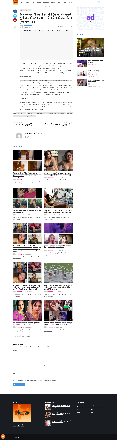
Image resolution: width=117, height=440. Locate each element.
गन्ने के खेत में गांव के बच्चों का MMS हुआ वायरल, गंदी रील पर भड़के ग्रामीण (27, 211)
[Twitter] (28, 137)
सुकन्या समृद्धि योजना (31, 116)
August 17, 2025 (59, 177)
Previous (17, 336)
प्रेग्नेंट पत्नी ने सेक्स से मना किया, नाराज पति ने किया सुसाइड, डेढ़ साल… (61, 422)
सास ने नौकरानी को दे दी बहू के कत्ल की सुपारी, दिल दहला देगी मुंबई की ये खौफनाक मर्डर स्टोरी (26, 324)
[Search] (102, 2)
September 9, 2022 (29, 27)
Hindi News (30, 113)
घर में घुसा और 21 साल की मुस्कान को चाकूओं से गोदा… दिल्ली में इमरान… (61, 414)
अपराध (15, 319)
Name (15, 366)
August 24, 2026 (59, 250)
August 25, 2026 (28, 291)
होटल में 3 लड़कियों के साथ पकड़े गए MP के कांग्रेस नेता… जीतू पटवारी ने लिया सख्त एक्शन (57, 247)
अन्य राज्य (46, 282)
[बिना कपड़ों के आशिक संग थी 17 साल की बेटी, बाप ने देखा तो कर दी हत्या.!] (82, 82)
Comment (16, 350)
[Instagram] (22, 425)
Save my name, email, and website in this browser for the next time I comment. (36, 380)
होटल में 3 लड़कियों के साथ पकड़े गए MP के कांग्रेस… (95, 61)
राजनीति (92, 406)
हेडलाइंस (78, 412)
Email (46, 366)
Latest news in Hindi (51, 113)
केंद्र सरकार (22, 116)
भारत (29, 10)
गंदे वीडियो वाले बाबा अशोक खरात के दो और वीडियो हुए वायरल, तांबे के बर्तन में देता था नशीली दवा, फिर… (58, 324)
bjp (18, 113)
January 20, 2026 (59, 214)
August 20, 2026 (28, 254)
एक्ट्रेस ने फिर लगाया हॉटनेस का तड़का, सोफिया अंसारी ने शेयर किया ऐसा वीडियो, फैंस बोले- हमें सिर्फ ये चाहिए (58, 174)
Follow (39, 133)
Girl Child (23, 113)
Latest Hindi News (39, 113)
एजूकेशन (21, 10)
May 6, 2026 (27, 214)
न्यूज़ (26, 10)
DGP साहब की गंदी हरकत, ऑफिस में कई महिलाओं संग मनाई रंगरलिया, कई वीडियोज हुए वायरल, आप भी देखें (58, 211)
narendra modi (62, 113)
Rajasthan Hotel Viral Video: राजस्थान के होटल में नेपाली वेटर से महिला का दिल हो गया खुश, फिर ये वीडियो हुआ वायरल (27, 175)
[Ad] (90, 18)
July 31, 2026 (27, 179)
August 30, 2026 (57, 409)
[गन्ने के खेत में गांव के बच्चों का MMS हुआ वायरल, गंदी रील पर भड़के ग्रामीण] (27, 198)
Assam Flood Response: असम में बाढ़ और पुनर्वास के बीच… (95, 71)
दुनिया (92, 409)
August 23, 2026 (59, 291)
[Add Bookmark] (15, 27)
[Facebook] (25, 137)
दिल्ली (46, 207)
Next (23, 336)
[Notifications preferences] (3, 436)
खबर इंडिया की (16, 437)
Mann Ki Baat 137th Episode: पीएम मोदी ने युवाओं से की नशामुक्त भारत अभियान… (62, 406)
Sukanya (16, 116)
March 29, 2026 (59, 327)
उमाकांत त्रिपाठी (28, 26)
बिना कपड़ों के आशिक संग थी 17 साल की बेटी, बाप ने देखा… (96, 81)
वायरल (15, 170)
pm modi (69, 113)
